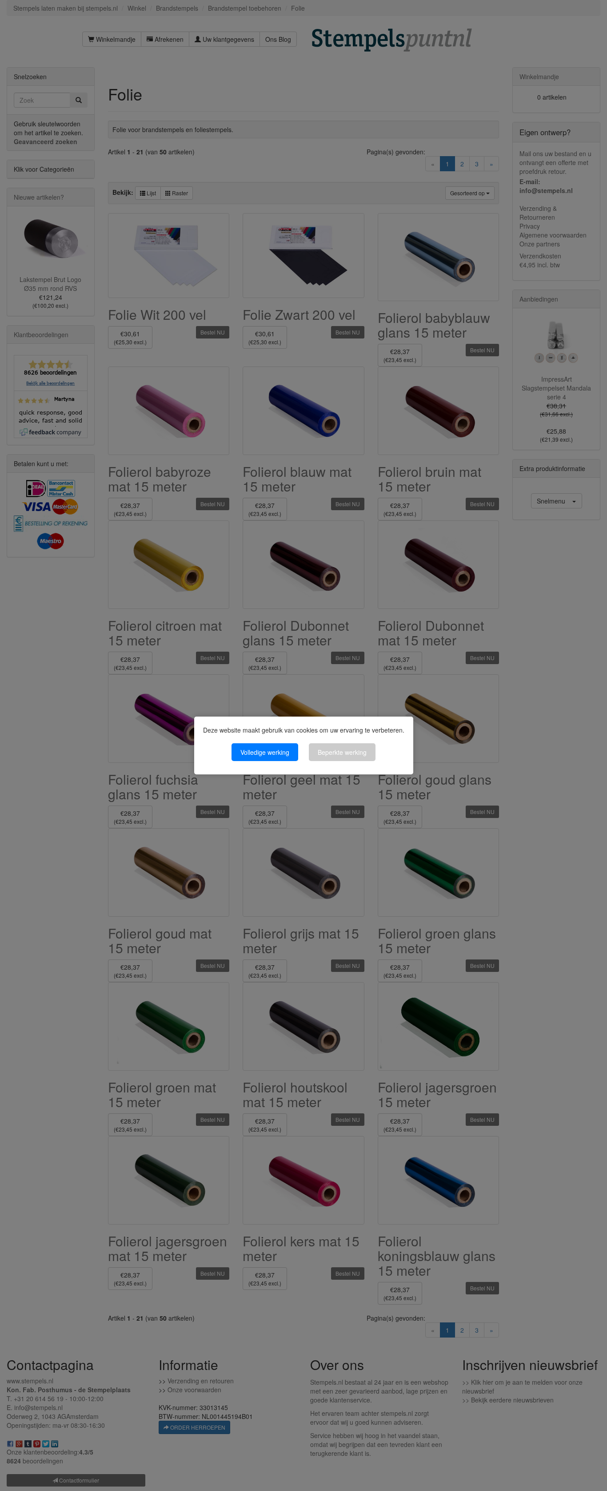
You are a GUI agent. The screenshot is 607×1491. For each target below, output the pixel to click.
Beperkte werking (342, 752)
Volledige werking (264, 752)
